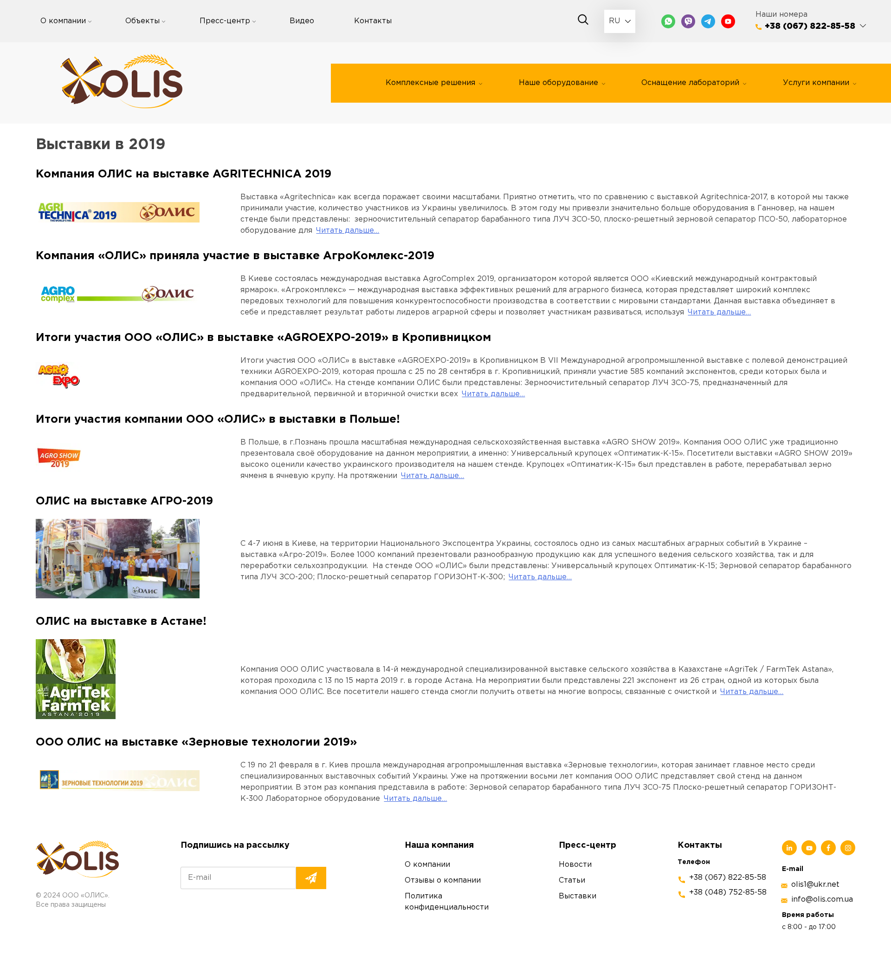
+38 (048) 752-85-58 (728, 892)
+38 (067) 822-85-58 (810, 26)
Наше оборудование (558, 82)
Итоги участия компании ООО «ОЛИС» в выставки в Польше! (218, 419)
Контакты (373, 21)
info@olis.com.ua (822, 899)
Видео (302, 21)
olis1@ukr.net (815, 884)
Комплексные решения (430, 82)
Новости (575, 864)
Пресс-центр (225, 21)
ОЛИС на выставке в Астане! (121, 621)
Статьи (572, 880)
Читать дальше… (347, 230)
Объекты (142, 21)
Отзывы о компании (443, 880)
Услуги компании (816, 82)
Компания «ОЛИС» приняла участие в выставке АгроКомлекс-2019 (235, 256)
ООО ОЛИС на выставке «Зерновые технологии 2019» (196, 742)
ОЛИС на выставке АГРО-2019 (124, 501)
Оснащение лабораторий (690, 82)
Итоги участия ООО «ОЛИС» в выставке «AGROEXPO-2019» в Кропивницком (263, 338)
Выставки (577, 896)
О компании (63, 21)
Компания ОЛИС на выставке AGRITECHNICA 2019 (183, 174)
